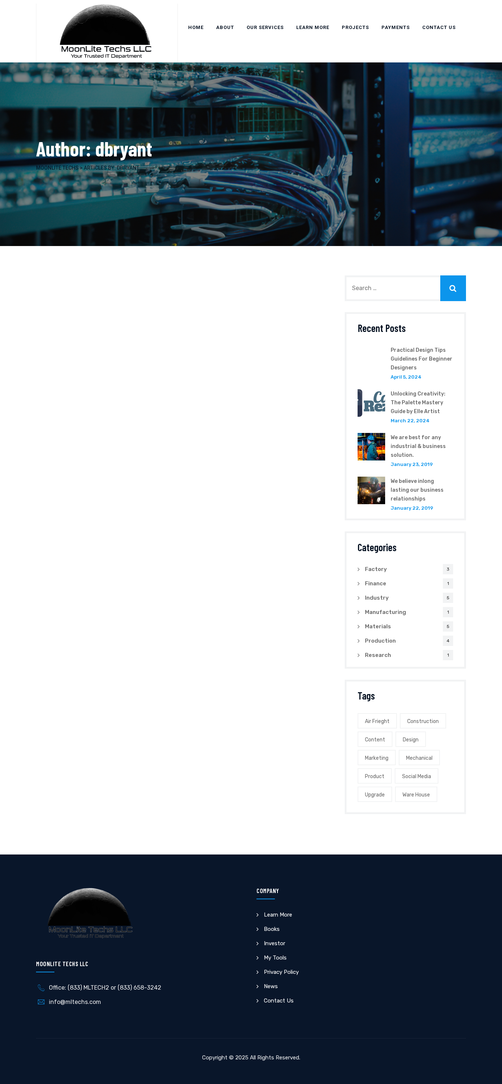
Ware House (416, 795)
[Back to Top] (486, 1072)
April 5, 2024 (406, 377)
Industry (377, 598)
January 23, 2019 (412, 464)
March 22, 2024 (410, 420)
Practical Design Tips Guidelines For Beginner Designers (421, 359)
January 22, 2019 (412, 508)
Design (411, 740)
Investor (274, 943)
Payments (395, 27)
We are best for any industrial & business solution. (418, 446)
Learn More (312, 27)
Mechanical (419, 758)
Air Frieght (377, 721)
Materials (378, 626)
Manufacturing (385, 612)
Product (374, 776)
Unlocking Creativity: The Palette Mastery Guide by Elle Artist (418, 403)
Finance (375, 583)
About (225, 27)
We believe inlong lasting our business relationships (417, 490)
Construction (423, 721)
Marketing (376, 758)
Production (380, 640)
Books (272, 929)
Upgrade (375, 795)
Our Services (265, 27)
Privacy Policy (281, 972)
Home (196, 27)
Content (375, 740)
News (271, 986)
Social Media (416, 776)
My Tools (275, 957)
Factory (376, 569)
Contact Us (439, 27)
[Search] (453, 288)
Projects (355, 27)
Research (378, 655)
